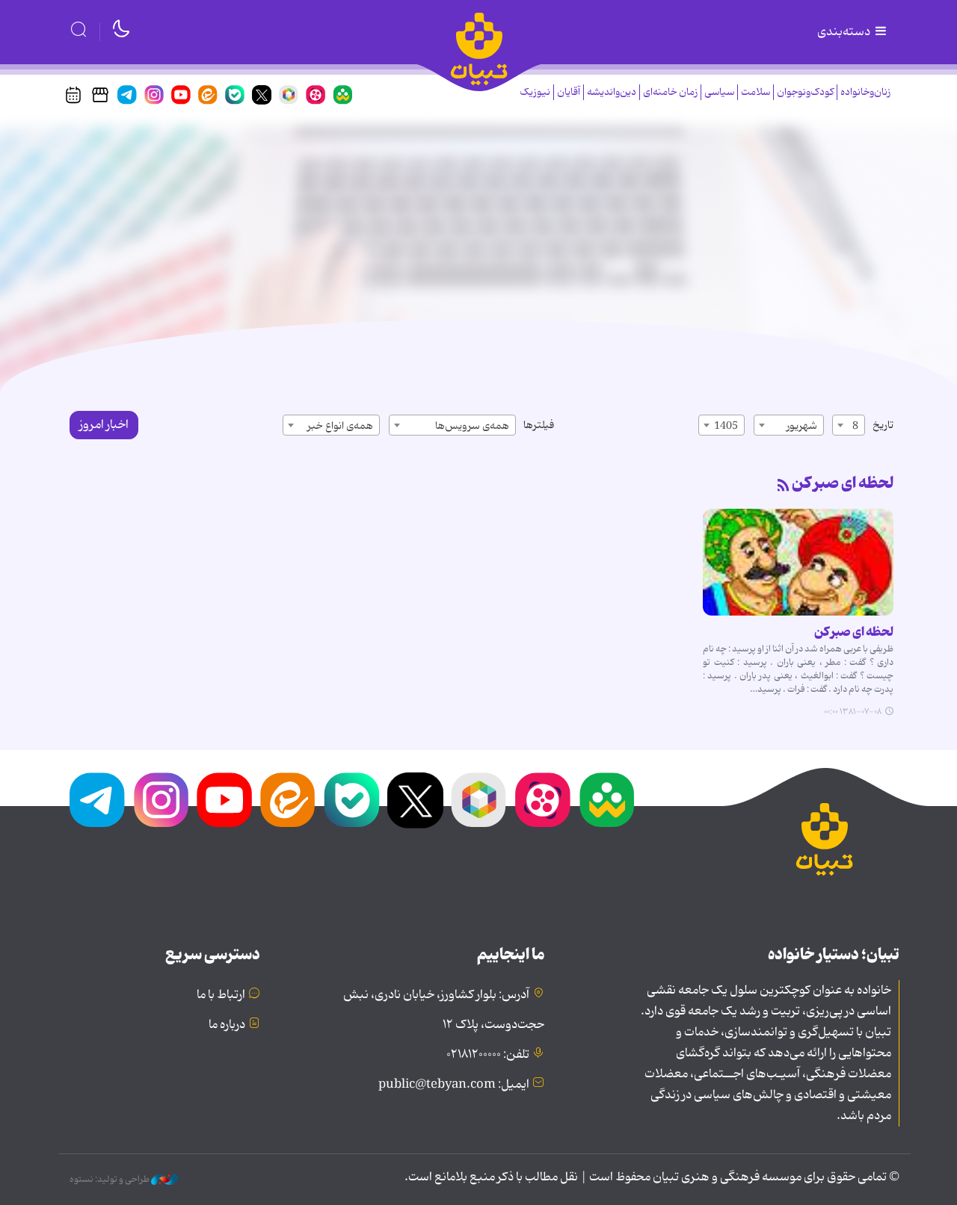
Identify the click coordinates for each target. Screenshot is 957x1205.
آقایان (568, 92)
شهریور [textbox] (802, 426)
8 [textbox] (855, 426)
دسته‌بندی (845, 32)
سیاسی (719, 92)
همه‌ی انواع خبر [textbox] (340, 426)
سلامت (755, 92)
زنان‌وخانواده (865, 92)
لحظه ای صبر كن (842, 483)
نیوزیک (535, 92)
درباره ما (227, 1025)
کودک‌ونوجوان (805, 92)
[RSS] (783, 486)
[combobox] (848, 425)
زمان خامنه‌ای (670, 92)
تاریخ (883, 425)
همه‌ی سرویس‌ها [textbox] (472, 426)
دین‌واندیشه (611, 92)
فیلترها (538, 425)
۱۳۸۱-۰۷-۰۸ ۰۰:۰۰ (852, 712)
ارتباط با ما (221, 995)
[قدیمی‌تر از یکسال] (798, 562)
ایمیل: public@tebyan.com (453, 1084)
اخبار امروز (104, 425)
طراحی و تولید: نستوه (110, 1179)
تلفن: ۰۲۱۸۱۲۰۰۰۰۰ (487, 1055)
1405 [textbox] (726, 426)
